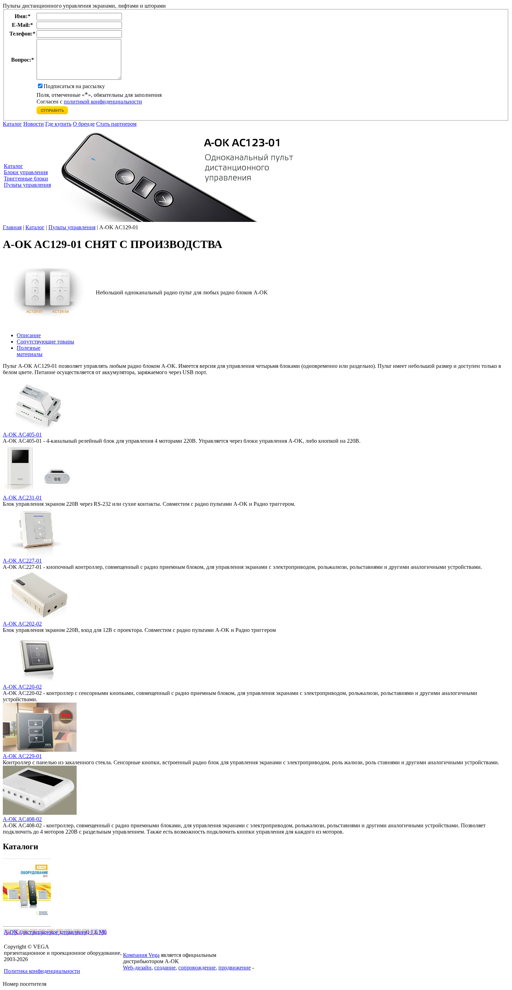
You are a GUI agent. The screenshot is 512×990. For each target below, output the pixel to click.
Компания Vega (141, 955)
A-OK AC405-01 (22, 435)
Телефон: (22, 34)
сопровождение (197, 967)
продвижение (234, 967)
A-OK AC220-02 (22, 687)
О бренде (84, 124)
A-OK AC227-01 (22, 561)
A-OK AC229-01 (22, 756)
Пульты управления (27, 185)
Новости (33, 124)
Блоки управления (26, 172)
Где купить (58, 124)
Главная (12, 227)
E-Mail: (22, 25)
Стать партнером (116, 124)
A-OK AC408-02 (22, 819)
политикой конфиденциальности (103, 102)
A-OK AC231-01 (22, 498)
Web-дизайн (137, 967)
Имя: (22, 16)
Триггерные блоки (26, 178)
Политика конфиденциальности (42, 971)
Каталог (12, 124)
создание (165, 967)
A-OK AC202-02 (22, 624)
